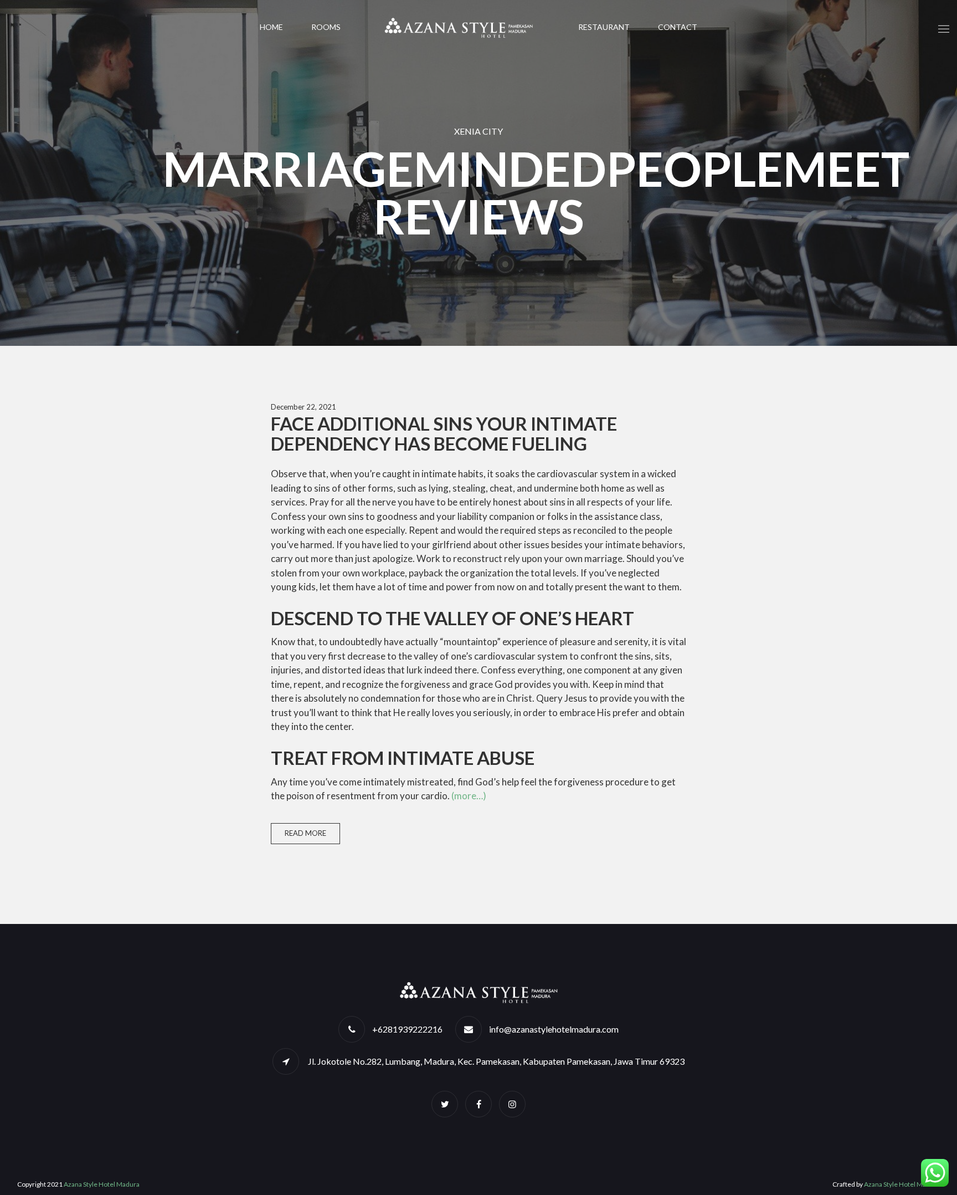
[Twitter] (445, 1104)
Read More (305, 833)
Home (271, 27)
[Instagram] (512, 1104)
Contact (677, 27)
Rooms (326, 27)
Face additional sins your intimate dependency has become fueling (444, 433)
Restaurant (604, 27)
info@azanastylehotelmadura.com (554, 1029)
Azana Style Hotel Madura (102, 1184)
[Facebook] (478, 1104)
